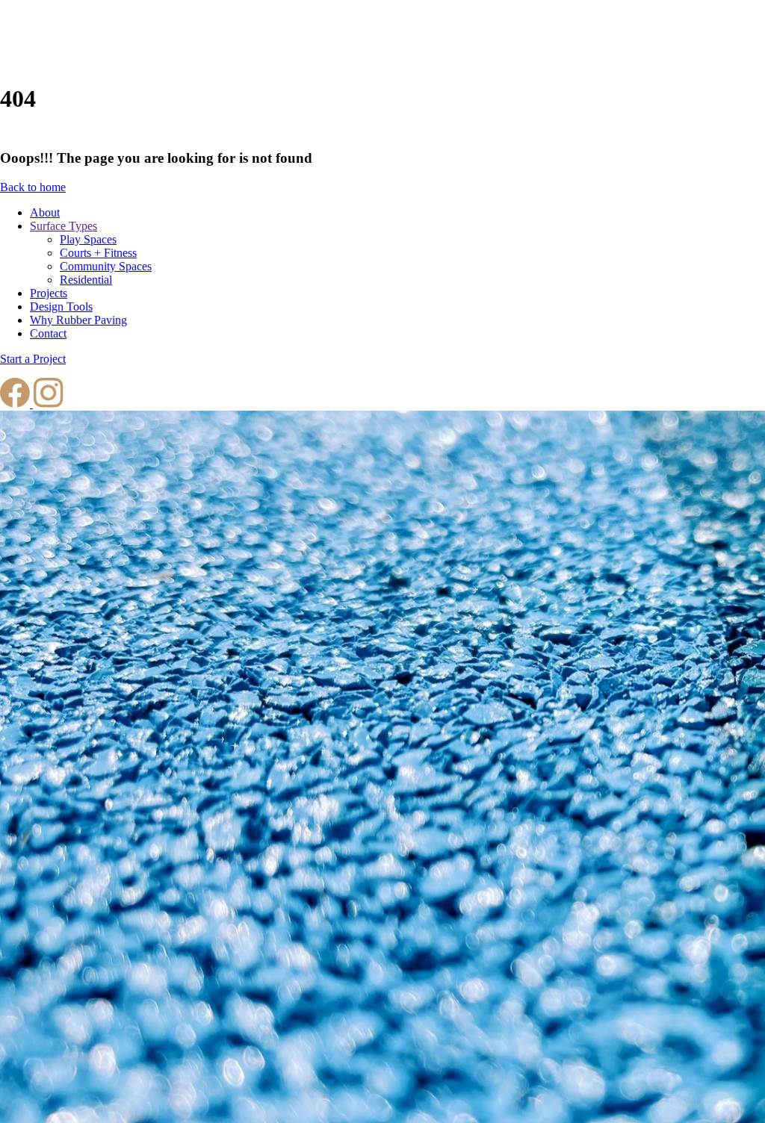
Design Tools (61, 306)
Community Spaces (106, 266)
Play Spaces (88, 239)
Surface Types (63, 226)
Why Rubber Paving (78, 320)
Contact (48, 333)
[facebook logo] (16, 403)
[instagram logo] (48, 403)
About (45, 212)
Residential (86, 279)
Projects (48, 293)
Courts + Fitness (98, 252)
